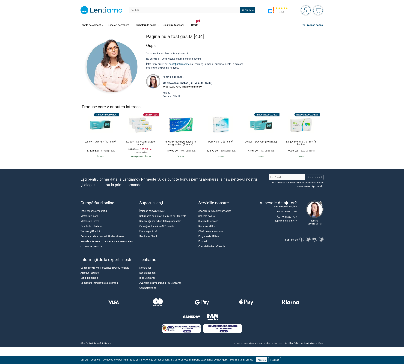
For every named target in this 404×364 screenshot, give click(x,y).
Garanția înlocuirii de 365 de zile (156, 226)
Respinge (274, 359)
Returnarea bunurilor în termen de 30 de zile (162, 216)
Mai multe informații (242, 359)
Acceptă (262, 359)
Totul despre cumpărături (93, 210)
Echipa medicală (89, 277)
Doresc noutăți (314, 177)
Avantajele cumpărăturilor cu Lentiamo (160, 282)
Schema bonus (206, 216)
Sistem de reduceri (208, 221)
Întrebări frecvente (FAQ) (152, 210)
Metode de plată (89, 216)
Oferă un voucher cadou (211, 231)
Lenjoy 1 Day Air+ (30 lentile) (100, 141)
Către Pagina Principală (90, 343)
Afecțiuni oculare (89, 272)
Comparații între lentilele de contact (99, 282)
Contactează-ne (147, 287)
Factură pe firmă (148, 231)
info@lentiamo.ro (192, 86)
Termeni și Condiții (90, 231)
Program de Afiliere (208, 236)
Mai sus (107, 343)
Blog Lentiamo (147, 277)
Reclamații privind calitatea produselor (160, 221)
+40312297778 (171, 86)
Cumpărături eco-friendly (211, 246)
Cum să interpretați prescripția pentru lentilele (104, 267)
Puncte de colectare (90, 226)
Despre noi (145, 267)
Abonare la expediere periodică (214, 210)
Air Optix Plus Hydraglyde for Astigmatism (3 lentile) (181, 143)
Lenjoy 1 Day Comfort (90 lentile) (140, 143)
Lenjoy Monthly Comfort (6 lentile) (301, 143)
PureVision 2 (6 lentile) (220, 141)
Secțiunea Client (148, 236)
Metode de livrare (89, 221)
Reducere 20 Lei (206, 226)
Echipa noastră (147, 272)
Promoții (203, 241)
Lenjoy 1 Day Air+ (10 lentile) (261, 141)
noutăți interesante (179, 64)
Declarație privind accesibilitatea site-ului (102, 236)
